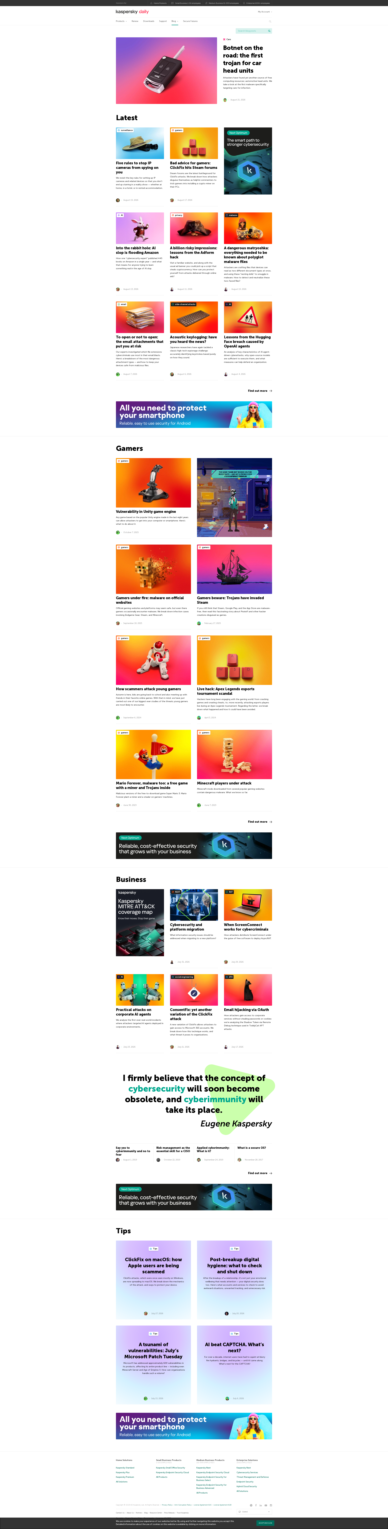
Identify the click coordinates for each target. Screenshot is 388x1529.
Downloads (148, 21)
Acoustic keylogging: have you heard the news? (193, 339)
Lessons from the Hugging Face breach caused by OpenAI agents (247, 341)
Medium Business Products (210, 1460)
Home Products (160, 3)
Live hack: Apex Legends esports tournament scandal (225, 691)
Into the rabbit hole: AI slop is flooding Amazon (137, 250)
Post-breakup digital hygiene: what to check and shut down (234, 1266)
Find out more (257, 391)
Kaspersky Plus (123, 1472)
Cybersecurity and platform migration (187, 927)
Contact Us (120, 1513)
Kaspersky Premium (125, 1477)
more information (207, 1524)
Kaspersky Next (203, 1468)
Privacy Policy (167, 1505)
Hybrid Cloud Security (247, 1486)
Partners (139, 1513)
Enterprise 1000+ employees (258, 3)
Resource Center (156, 1513)
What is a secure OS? (251, 1148)
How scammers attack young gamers (148, 689)
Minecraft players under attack (224, 783)
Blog (174, 21)
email (123, 304)
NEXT (177, 892)
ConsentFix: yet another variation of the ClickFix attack (191, 1014)
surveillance (126, 130)
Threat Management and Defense (253, 1477)
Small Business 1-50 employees (188, 3)
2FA (230, 977)
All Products (161, 1477)
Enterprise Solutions (247, 1460)
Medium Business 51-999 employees (224, 3)
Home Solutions (124, 1460)
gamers (178, 130)
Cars (228, 39)
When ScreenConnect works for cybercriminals (246, 927)
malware (233, 215)
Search (269, 31)
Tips (154, 1249)
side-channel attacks (185, 304)
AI (121, 215)
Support (163, 21)
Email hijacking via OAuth (246, 1009)
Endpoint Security (245, 1482)
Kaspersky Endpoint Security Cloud (172, 1472)
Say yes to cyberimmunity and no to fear (133, 1151)
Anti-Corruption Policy (183, 1505)
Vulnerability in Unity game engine (146, 511)
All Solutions (121, 1482)
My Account (264, 11)
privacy (178, 215)
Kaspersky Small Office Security (170, 1468)
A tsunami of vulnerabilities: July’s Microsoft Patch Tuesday (153, 1351)
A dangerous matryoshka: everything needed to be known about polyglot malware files (246, 255)
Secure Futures (190, 21)
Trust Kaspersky (183, 1513)
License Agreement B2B (222, 1505)
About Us (130, 1513)
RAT (231, 892)
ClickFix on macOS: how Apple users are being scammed (153, 1266)
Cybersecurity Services (247, 1472)
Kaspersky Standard (125, 1468)
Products (120, 21)
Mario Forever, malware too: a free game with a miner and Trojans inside (152, 785)
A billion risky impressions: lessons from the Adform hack (193, 252)
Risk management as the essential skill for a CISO (173, 1149)
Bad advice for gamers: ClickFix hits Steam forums (193, 165)
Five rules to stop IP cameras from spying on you (137, 167)
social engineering (184, 977)
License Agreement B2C (203, 1505)
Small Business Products (168, 1460)
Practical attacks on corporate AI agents (133, 1011)
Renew (135, 21)
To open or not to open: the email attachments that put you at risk (139, 341)
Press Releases (169, 1513)
